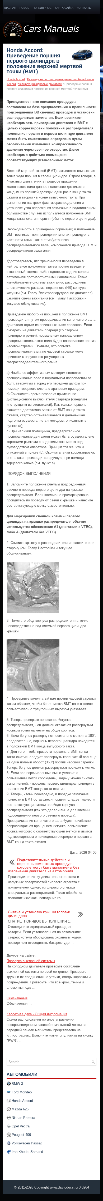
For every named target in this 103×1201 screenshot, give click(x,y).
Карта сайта (64, 7)
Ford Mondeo (22, 1092)
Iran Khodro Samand (27, 1152)
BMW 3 (17, 1084)
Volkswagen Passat (27, 1143)
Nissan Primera (23, 1118)
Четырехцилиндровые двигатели (40, 84)
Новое (24, 7)
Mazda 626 (20, 1109)
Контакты (84, 7)
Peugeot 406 (21, 1135)
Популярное (42, 7)
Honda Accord (16, 79)
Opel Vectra (21, 1126)
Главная (10, 7)
